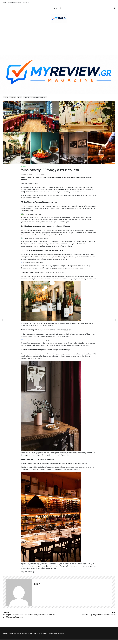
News (61, 8)
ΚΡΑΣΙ (24, 166)
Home (55, 8)
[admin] (19, 592)
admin (42, 174)
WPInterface (60, 633)
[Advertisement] (59, 41)
